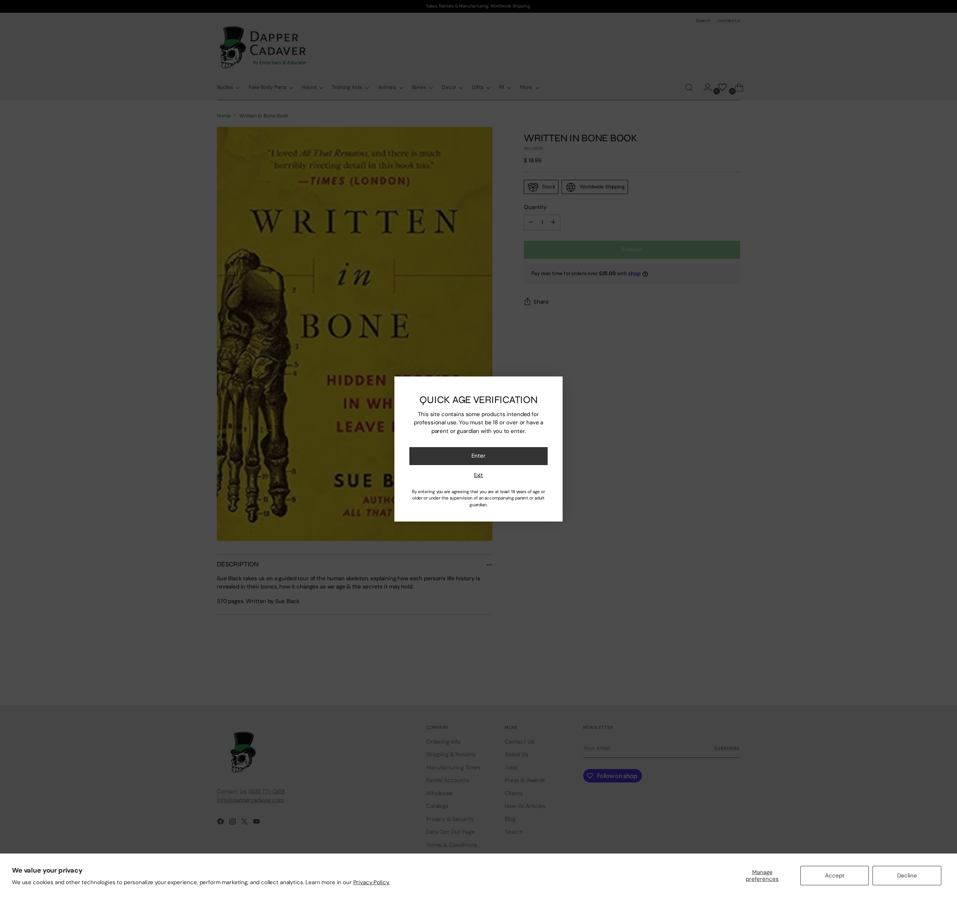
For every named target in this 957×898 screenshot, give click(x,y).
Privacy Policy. (371, 882)
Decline (907, 875)
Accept (834, 875)
